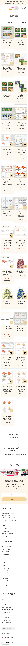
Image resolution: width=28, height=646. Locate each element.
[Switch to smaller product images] (25, 22)
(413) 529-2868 (6, 515)
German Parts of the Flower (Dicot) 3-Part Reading (21, 360)
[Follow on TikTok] (16, 520)
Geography (5, 570)
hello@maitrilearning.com (9, 517)
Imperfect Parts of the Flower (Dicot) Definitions (7, 329)
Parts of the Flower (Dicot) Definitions (7, 213)
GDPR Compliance (6, 622)
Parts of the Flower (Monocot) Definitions (21, 214)
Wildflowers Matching (7, 96)
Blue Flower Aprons (21, 302)
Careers (4, 544)
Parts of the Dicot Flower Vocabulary (20, 328)
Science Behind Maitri (7, 533)
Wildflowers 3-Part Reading (7, 41)
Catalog (4, 563)
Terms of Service (6, 633)
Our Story (4, 528)
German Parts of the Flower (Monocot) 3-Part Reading (7, 388)
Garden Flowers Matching (21, 42)
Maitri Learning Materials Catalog (15, 454)
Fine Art (4, 565)
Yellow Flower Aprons (7, 302)
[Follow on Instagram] (6, 520)
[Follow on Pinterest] (9, 520)
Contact (4, 597)
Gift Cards (4, 604)
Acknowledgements (7, 541)
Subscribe (14, 499)
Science (4, 583)
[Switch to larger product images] (23, 22)
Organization (5, 578)
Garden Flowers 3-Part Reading (7, 124)
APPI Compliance (6, 620)
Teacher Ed (5, 586)
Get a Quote (5, 602)
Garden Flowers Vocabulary (21, 96)
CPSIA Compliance (7, 546)
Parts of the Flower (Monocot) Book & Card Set (7, 183)
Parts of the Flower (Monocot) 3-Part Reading (20, 182)
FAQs (3, 599)
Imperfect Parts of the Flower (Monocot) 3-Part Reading (7, 273)
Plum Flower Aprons (20, 272)
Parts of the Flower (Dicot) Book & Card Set (21, 152)
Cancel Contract (8, 628)
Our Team (4, 536)
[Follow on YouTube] (12, 520)
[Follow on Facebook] (2, 520)
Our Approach (5, 531)
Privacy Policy (5, 631)
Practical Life (5, 581)
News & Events (5, 551)
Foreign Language (7, 568)
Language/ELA (5, 573)
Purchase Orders (6, 607)
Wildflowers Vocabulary (21, 69)
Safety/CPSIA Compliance (8, 617)
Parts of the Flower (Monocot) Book (7, 152)
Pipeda (3, 625)
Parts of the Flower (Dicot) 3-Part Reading (21, 124)
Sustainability (5, 554)
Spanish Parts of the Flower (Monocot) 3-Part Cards (7, 417)
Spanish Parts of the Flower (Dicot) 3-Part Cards (20, 388)
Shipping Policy (6, 612)
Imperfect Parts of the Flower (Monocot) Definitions (7, 243)
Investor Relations (6, 549)
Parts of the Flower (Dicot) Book (7, 69)
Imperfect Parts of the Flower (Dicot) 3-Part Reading (21, 243)
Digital (3, 588)
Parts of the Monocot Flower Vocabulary (7, 360)
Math (3, 575)
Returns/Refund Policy (7, 610)
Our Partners (5, 539)
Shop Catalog (20, 3)
